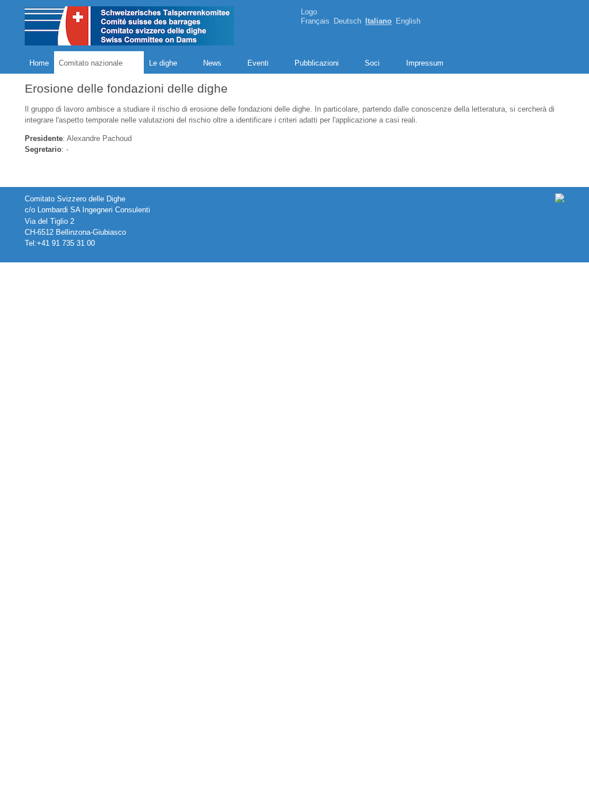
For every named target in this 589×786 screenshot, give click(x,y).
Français (315, 21)
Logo (309, 11)
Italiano (378, 21)
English (408, 21)
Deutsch (347, 21)
